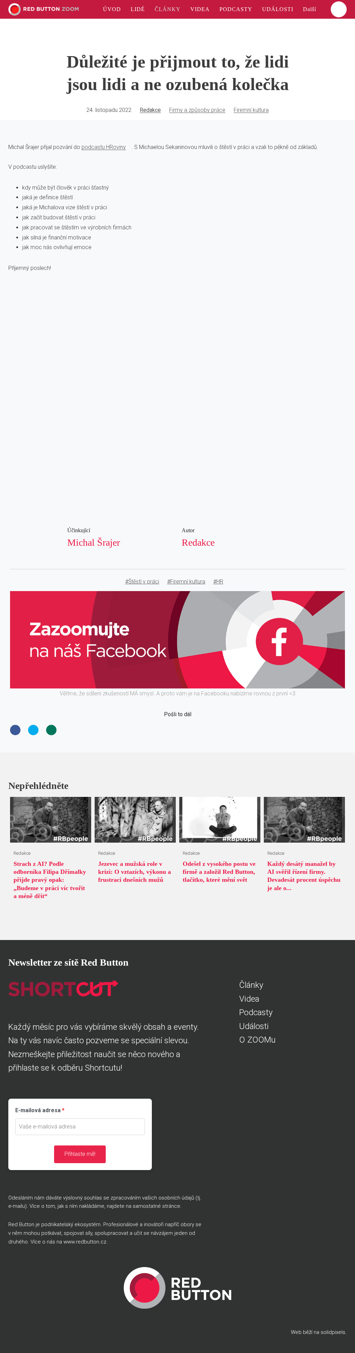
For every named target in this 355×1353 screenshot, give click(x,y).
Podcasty (255, 1012)
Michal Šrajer (93, 542)
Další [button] (310, 9)
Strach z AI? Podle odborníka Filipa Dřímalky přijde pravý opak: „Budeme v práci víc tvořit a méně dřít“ (50, 880)
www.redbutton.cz (84, 1242)
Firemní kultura (251, 110)
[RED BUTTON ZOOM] (43, 9)
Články (251, 985)
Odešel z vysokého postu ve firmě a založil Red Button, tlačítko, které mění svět (219, 872)
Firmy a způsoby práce (197, 110)
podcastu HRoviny (103, 147)
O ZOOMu (257, 1040)
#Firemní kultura (186, 581)
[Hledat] (339, 9)
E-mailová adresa (38, 1110)
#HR (218, 581)
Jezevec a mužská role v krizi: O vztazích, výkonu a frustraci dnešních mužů (134, 872)
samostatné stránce (156, 1206)
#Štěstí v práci (142, 581)
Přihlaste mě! (79, 1154)
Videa (249, 999)
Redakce (150, 110)
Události (254, 1026)
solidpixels (333, 1332)
